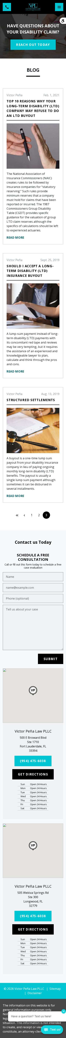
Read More (15, 238)
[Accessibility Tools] (63, 21)
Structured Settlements (31, 400)
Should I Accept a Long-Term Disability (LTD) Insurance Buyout (30, 271)
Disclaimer (34, 993)
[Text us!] (52, 1030)
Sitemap (55, 989)
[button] (33, 691)
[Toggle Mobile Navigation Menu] (59, 7)
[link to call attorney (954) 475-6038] (7, 7)
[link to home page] (33, 7)
